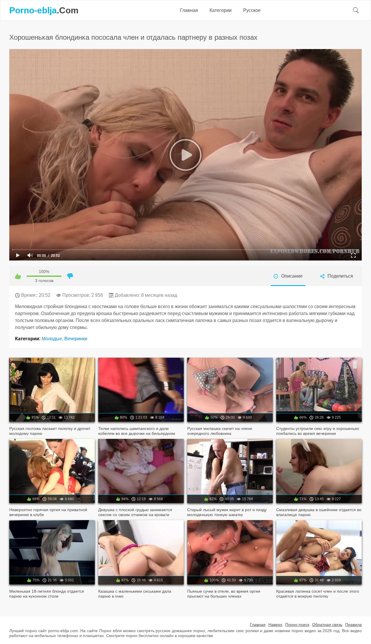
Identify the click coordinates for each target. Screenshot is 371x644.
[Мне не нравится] (70, 276)
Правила (353, 624)
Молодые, (53, 338)
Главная (189, 10)
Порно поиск (297, 624)
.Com (44, 10)
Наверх (275, 624)
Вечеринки (75, 338)
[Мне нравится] (18, 276)
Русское (252, 10)
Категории (221, 10)
